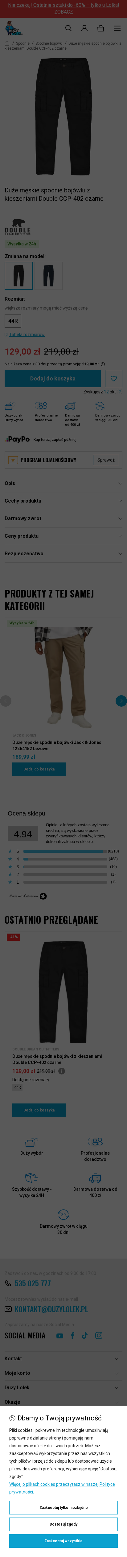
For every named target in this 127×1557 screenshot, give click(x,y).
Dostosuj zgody (63, 1524)
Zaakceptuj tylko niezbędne (63, 1508)
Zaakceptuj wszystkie (63, 1541)
